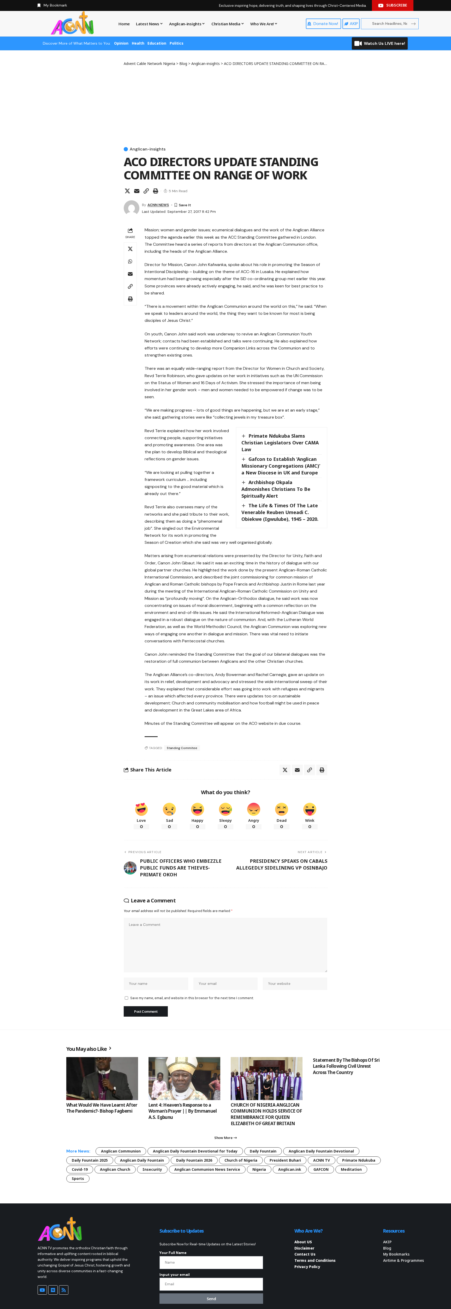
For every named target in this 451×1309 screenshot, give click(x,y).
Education (156, 43)
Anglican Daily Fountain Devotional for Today (195, 1151)
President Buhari (285, 1160)
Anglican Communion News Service (207, 1169)
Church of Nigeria (240, 1160)
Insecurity (152, 1169)
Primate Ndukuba (358, 1160)
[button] (146, 191)
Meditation (351, 1169)
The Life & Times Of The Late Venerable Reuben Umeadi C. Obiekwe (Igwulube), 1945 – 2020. (279, 512)
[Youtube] (42, 1290)
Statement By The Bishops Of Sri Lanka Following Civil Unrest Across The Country (346, 1066)
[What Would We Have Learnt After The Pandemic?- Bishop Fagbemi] (102, 1078)
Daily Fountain (263, 1151)
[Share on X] (127, 191)
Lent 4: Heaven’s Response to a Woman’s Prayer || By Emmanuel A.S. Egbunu (183, 1111)
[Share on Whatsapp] (130, 261)
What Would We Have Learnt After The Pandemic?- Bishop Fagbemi (101, 1108)
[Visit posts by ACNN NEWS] (131, 208)
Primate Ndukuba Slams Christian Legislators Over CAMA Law (280, 443)
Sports (78, 1178)
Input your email (174, 1274)
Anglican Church (115, 1169)
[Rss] (63, 1290)
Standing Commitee (182, 748)
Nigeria (259, 1169)
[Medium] (53, 1290)
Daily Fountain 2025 (90, 1160)
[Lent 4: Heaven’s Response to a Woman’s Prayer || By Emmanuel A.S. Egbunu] (184, 1078)
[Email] (136, 191)
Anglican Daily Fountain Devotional (321, 1151)
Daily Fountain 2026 (194, 1160)
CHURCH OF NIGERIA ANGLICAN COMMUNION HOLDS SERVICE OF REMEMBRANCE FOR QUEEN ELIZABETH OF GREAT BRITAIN (266, 1114)
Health (138, 43)
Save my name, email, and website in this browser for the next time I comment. (192, 998)
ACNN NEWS (158, 204)
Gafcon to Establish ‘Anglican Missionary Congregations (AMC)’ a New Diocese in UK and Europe (280, 466)
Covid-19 (80, 1169)
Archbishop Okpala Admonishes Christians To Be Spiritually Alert (275, 489)
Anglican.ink (289, 1169)
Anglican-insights (147, 149)
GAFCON (321, 1169)
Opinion (121, 43)
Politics (176, 43)
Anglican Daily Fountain (142, 1160)
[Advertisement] (225, 105)
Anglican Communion (121, 1151)
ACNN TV (321, 1160)
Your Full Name (173, 1252)
